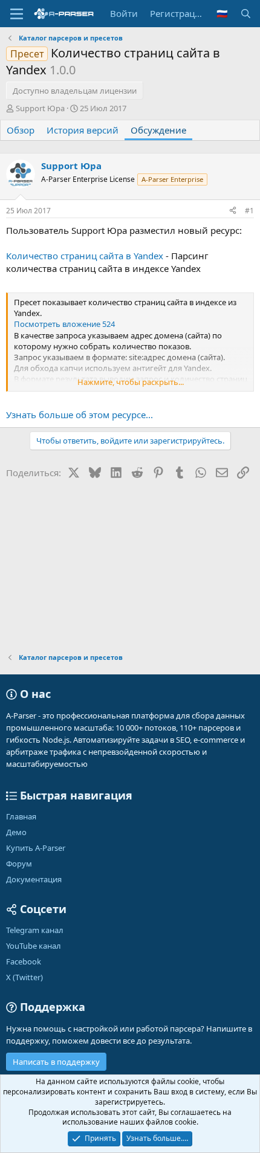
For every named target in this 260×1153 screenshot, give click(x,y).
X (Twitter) (24, 977)
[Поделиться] (233, 211)
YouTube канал (33, 945)
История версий (83, 130)
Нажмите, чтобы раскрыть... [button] (130, 381)
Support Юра (40, 108)
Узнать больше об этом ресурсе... (79, 415)
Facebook (23, 961)
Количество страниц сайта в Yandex (84, 256)
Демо (16, 832)
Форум (19, 863)
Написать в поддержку (56, 1061)
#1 (249, 210)
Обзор (20, 130)
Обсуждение (158, 130)
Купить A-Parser (35, 847)
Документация (34, 879)
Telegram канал (34, 930)
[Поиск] (246, 13)
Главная (21, 816)
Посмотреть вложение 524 (64, 323)
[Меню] (16, 14)
